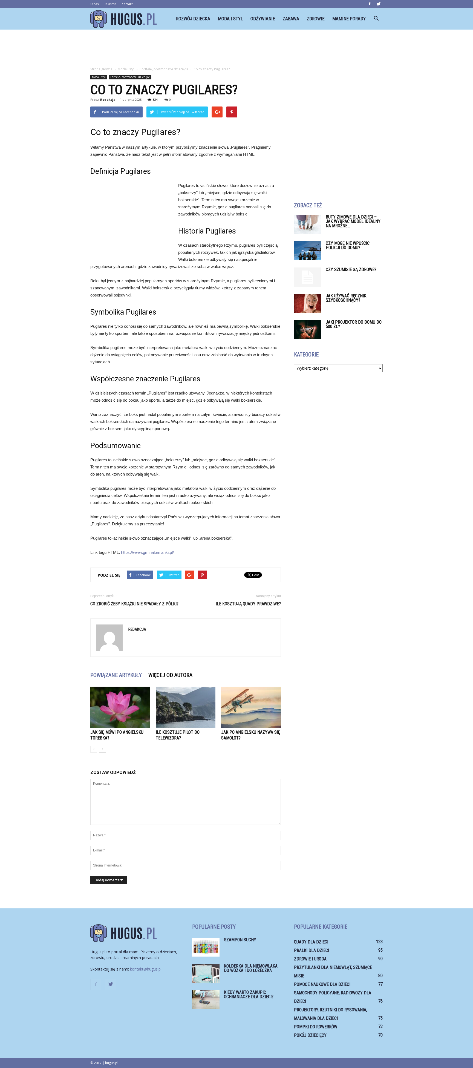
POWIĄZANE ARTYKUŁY (116, 675)
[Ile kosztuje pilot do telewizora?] (185, 707)
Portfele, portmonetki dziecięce (130, 77)
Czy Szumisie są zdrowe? (351, 269)
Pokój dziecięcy (310, 1035)
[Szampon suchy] (206, 947)
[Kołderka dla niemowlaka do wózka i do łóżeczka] (206, 973)
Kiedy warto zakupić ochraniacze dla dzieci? (248, 994)
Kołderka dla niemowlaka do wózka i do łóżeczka (251, 968)
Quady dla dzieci (311, 942)
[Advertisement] (236, 48)
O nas (94, 4)
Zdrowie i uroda (310, 959)
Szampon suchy (240, 939)
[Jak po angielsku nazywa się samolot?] (251, 707)
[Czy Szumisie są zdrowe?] (307, 277)
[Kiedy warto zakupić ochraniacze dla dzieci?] (206, 999)
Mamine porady (349, 18)
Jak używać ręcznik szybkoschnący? (346, 298)
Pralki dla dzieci (311, 950)
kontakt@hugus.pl (145, 969)
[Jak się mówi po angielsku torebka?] (120, 707)
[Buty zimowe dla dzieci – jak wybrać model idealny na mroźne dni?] (307, 224)
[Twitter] (378, 4)
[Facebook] (369, 4)
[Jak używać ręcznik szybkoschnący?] (307, 303)
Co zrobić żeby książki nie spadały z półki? (134, 603)
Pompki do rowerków (315, 1026)
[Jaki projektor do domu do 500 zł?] (307, 329)
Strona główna (101, 69)
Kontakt (127, 4)
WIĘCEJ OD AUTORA (170, 675)
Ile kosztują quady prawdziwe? (248, 603)
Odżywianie (262, 18)
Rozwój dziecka (193, 18)
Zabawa (291, 18)
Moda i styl (230, 18)
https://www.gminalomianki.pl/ (147, 552)
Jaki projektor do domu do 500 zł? (354, 324)
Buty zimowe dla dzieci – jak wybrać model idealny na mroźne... (353, 221)
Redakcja (108, 99)
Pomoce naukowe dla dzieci (322, 984)
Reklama (110, 4)
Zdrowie (316, 18)
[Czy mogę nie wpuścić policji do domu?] (307, 250)
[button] (376, 18)
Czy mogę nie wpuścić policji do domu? (348, 245)
